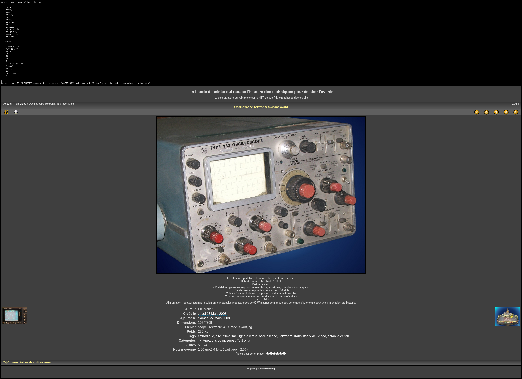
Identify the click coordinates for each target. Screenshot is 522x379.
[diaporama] (6, 112)
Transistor (300, 336)
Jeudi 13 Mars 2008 (212, 313)
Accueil (7, 103)
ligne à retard (247, 336)
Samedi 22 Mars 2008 (214, 318)
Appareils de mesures (218, 340)
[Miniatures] (496, 112)
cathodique (206, 336)
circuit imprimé (226, 336)
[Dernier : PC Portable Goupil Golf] (516, 112)
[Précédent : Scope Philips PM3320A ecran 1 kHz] (486, 112)
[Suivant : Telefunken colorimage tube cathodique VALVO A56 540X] (506, 112)
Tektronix (285, 336)
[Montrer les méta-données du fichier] (16, 112)
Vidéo (23, 103)
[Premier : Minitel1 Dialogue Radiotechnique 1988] (477, 112)
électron (343, 336)
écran (332, 336)
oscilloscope (268, 336)
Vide (312, 336)
